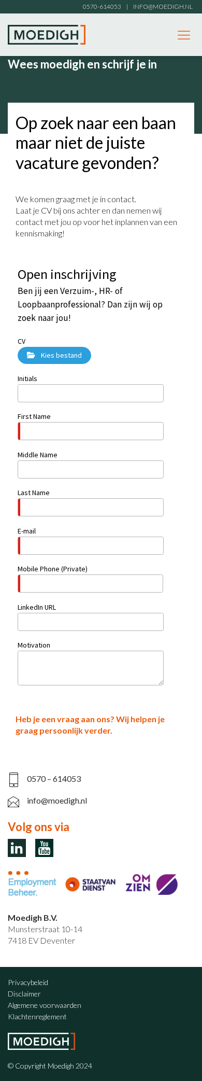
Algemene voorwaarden (44, 1005)
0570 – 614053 (54, 778)
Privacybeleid (28, 982)
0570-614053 (102, 6)
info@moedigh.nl (57, 800)
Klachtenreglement (37, 1016)
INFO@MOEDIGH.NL (163, 6)
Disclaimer (24, 993)
